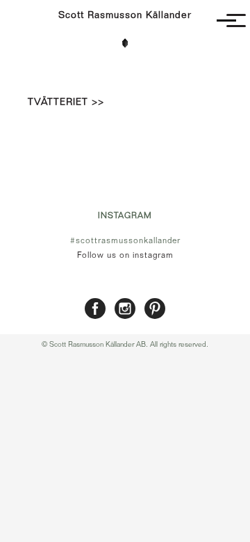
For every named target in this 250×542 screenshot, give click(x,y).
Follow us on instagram (125, 255)
